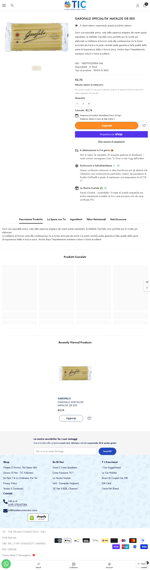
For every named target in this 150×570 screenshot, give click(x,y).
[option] (36, 36)
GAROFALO (64, 398)
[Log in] (137, 5)
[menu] (4, 5)
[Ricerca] (12, 5)
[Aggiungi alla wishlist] (144, 125)
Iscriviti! (107, 451)
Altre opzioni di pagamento (111, 141)
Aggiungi (107, 125)
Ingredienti (76, 219)
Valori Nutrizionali (96, 219)
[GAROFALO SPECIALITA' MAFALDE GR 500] (75, 373)
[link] (19, 317)
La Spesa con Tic (56, 219)
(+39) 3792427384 (17, 504)
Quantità (80, 98)
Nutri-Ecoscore (118, 219)
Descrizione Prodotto (31, 219)
